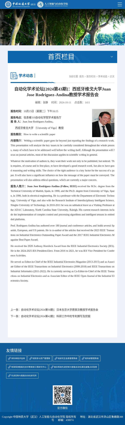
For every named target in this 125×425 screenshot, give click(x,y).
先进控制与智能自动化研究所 (24, 375)
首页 (81, 76)
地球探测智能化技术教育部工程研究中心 (28, 367)
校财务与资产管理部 (41, 358)
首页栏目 (91, 76)
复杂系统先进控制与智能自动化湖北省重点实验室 (75, 367)
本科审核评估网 (18, 358)
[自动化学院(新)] (36, 4)
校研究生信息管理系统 (67, 358)
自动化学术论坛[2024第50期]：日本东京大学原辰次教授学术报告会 (59, 309)
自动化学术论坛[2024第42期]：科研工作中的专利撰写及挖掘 (55, 316)
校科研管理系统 (92, 358)
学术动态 (102, 76)
